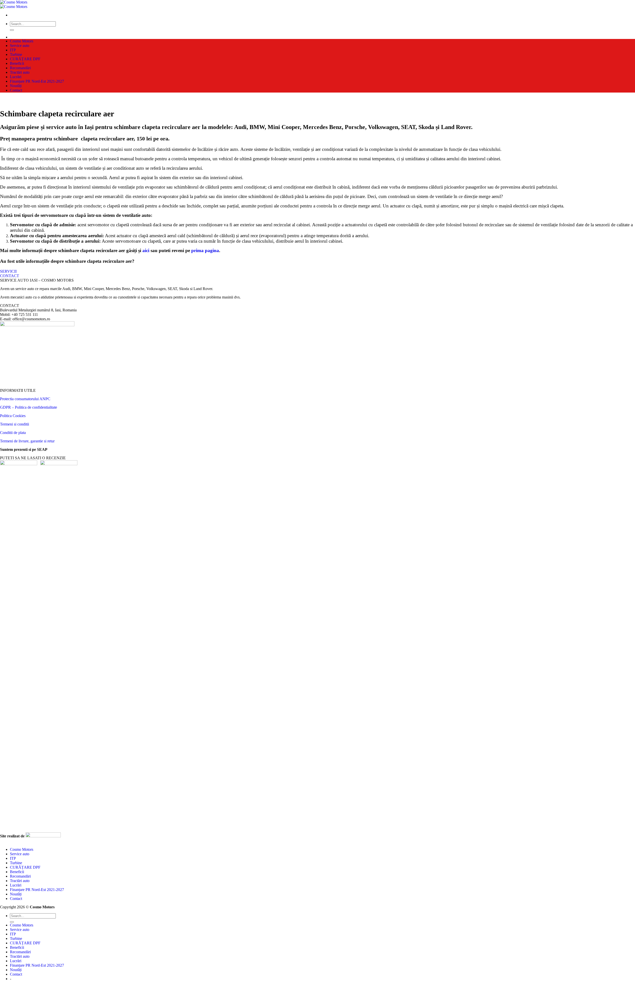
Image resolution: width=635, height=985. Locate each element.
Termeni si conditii (14, 424)
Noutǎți (16, 86)
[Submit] (12, 30)
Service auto (19, 45)
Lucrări (15, 77)
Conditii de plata (13, 432)
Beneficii (17, 63)
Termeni (7, 441)
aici (145, 250)
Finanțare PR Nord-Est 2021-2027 (37, 81)
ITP (13, 50)
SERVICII (8, 271)
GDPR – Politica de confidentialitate (28, 407)
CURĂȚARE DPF (25, 59)
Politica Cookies (13, 416)
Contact (16, 90)
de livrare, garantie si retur (34, 441)
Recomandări (20, 68)
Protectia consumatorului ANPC (25, 399)
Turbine (16, 54)
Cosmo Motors (21, 41)
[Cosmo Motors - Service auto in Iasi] (13, 4)
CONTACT (9, 276)
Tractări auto (20, 72)
